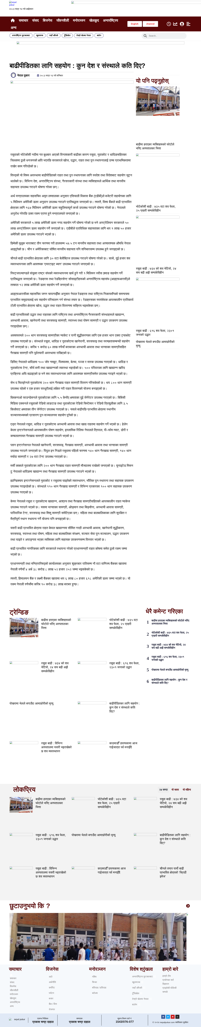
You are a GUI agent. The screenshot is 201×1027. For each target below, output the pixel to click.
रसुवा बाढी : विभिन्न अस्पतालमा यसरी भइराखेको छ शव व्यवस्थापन (56, 747)
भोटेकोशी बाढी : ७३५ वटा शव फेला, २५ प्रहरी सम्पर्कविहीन (123, 624)
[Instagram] (177, 1017)
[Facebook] (163, 1017)
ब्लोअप (95, 993)
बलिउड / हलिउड (99, 987)
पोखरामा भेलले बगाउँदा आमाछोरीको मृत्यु (31, 703)
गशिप (94, 976)
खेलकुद (94, 20)
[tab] (163, 790)
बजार (51, 998)
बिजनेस (47, 20)
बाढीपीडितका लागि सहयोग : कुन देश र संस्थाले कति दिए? (124, 707)
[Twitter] (168, 1017)
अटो (50, 976)
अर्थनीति (52, 982)
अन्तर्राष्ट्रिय (110, 20)
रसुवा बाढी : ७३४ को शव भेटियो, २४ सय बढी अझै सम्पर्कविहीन (55, 667)
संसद (35, 20)
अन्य (13, 28)
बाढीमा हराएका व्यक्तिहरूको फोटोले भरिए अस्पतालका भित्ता (56, 624)
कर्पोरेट (52, 987)
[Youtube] (173, 1017)
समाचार (23, 20)
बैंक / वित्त (53, 1004)
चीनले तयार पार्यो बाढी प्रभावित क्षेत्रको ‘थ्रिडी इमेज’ (173, 872)
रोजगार (52, 1009)
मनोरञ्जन (79, 20)
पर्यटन (51, 993)
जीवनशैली (62, 20)
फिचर (94, 982)
